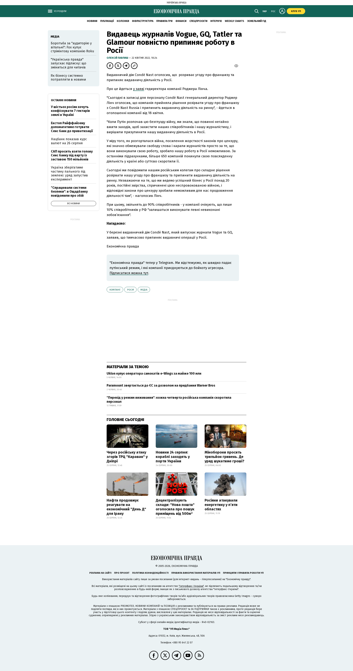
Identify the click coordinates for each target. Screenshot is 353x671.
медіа (143, 289)
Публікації (107, 21)
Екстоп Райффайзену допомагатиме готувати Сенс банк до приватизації (72, 127)
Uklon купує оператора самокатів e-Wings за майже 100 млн (154, 373)
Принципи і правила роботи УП (243, 572)
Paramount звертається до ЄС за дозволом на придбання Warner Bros (161, 385)
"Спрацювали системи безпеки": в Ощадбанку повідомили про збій (69, 192)
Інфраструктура (142, 21)
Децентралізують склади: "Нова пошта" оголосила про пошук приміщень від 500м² (175, 507)
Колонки (123, 21)
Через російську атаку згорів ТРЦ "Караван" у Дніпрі (127, 456)
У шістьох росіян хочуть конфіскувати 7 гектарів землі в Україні (70, 111)
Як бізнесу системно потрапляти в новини (68, 78)
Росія (130, 289)
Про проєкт (121, 572)
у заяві (138, 89)
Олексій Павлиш (118, 57)
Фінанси (180, 21)
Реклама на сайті (100, 572)
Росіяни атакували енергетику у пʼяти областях (221, 504)
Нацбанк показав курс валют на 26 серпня (69, 141)
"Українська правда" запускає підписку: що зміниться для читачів (68, 63)
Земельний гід (256, 21)
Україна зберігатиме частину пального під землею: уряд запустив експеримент (69, 173)
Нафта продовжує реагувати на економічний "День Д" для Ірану (126, 507)
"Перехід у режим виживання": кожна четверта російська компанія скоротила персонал (169, 400)
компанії (114, 289)
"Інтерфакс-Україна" (191, 586)
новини (92, 21)
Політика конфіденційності (150, 572)
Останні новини (63, 100)
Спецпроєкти (198, 21)
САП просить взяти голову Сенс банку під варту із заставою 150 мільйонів (72, 155)
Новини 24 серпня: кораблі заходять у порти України (173, 456)
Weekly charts (234, 21)
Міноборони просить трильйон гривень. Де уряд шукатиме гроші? (224, 456)
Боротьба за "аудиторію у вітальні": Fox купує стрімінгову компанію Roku (72, 47)
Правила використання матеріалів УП (195, 572)
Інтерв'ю (216, 21)
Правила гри (164, 21)
